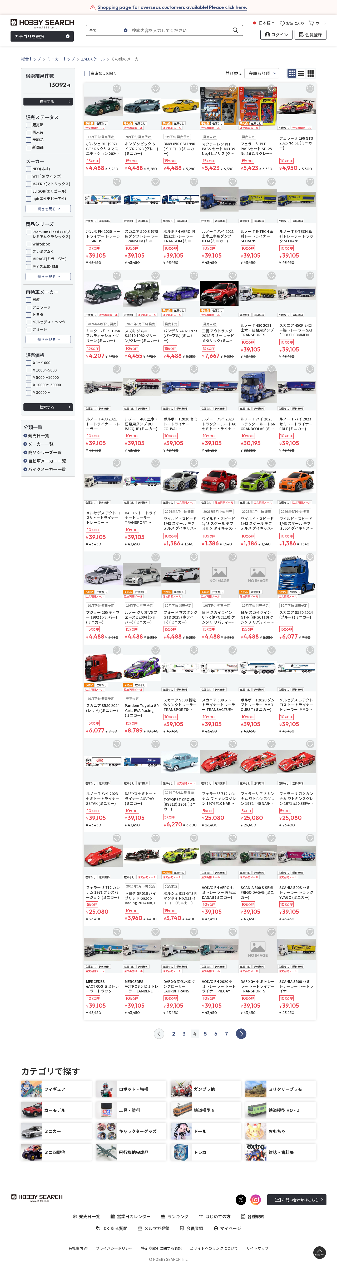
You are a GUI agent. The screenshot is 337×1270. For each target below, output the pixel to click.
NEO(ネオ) (41, 168)
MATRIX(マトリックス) (51, 183)
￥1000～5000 (44, 370)
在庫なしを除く (104, 73)
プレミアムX (42, 251)
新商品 (37, 147)
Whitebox (41, 244)
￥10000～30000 (46, 384)
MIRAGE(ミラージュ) (49, 258)
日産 (36, 299)
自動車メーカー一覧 (47, 461)
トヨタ (37, 314)
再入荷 (37, 132)
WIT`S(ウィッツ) (47, 176)
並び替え (233, 73)
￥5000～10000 (45, 377)
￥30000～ (41, 392)
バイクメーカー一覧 (47, 469)
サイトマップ (257, 1248)
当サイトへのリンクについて (214, 1248)
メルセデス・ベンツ (49, 321)
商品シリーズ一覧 (45, 452)
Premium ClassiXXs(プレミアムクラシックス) (51, 234)
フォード (39, 329)
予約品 (37, 139)
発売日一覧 (38, 435)
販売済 (37, 124)
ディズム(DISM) (45, 266)
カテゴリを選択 (29, 36)
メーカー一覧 (40, 444)
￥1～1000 (41, 362)
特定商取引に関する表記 (161, 1248)
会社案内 (75, 1248)
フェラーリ (41, 307)
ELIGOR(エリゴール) (49, 191)
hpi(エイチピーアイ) (49, 198)
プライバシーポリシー (114, 1248)
